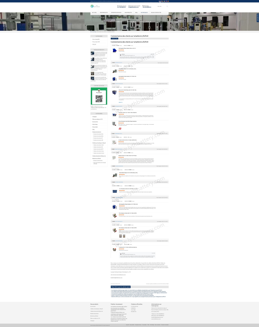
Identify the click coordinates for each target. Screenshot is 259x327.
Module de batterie (96, 132)
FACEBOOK (133, 311)
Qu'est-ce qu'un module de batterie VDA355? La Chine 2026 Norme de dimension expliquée (132, 295)
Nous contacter (156, 12)
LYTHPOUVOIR (134, 306)
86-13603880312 (121, 7)
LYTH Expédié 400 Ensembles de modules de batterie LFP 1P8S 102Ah (100, 73)
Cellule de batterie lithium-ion (99, 156)
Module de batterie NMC (98, 136)
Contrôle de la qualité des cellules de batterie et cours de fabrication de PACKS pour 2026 (132, 294)
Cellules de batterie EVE (98, 147)
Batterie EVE (115, 283)
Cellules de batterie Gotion (98, 153)
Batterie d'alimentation (98, 160)
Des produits (104, 12)
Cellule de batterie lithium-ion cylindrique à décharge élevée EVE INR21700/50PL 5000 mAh (118, 314)
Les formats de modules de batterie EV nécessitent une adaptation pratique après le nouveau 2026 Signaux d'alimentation (139, 292)
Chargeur (94, 116)
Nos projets (128, 12)
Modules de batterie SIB (98, 140)
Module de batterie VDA (98, 134)
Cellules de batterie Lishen (98, 151)
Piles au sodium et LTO (97, 119)
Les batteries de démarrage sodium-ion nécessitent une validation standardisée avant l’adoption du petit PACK (136, 290)
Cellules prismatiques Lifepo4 (99, 143)
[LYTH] (95, 7)
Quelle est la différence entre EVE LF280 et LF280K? (157, 283)
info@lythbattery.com (133, 7)
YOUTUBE (133, 309)
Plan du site (153, 2)
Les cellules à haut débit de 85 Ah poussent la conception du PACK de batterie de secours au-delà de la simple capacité (138, 291)
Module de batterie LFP (98, 138)
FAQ (136, 12)
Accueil (94, 12)
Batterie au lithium (96, 158)
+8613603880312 (147, 7)
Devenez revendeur (98, 17)
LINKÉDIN (133, 308)
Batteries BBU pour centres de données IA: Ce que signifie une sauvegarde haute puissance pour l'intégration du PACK (138, 296)
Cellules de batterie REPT (98, 149)
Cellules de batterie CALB (98, 145)
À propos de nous (147, 2)
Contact (156, 2)
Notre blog (144, 12)
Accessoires (95, 121)
